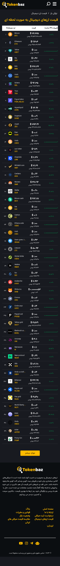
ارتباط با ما (49, 512)
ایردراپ (50, 526)
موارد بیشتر (30, 453)
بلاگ (28, 509)
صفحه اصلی (48, 509)
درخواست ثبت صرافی (44, 516)
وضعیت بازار (25, 516)
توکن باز (53, 13)
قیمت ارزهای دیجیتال (43, 519)
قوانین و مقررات (23, 512)
